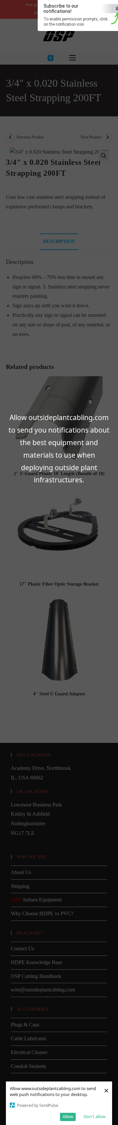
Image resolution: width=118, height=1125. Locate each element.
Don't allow (95, 1116)
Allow (68, 1116)
